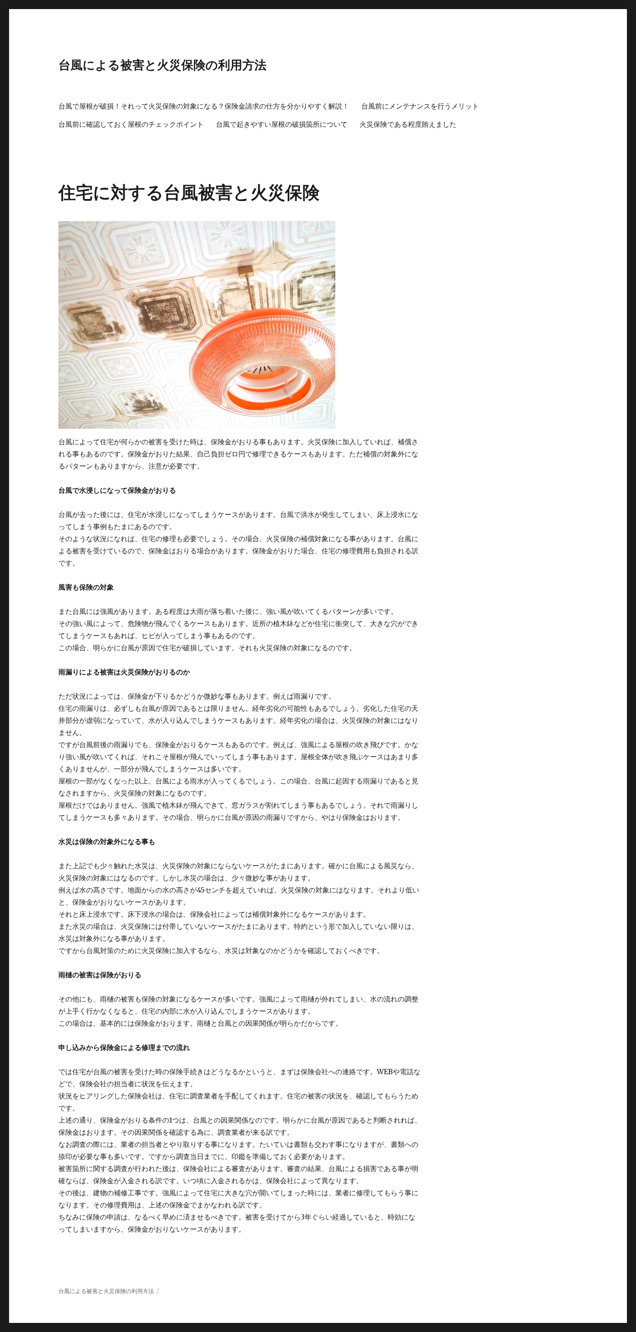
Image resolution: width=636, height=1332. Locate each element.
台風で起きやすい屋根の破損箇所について (281, 124)
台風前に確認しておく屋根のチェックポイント (131, 124)
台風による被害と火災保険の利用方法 (162, 65)
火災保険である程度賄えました (408, 124)
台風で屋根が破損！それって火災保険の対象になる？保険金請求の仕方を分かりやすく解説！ (203, 106)
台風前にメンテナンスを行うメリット (420, 106)
